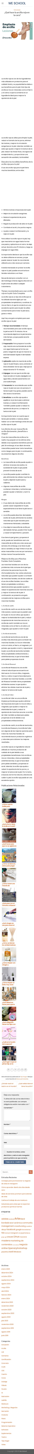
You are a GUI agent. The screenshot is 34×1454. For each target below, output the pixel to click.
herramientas (26, 1230)
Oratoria (4, 1415)
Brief (11, 1223)
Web (5, 1143)
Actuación (5, 1345)
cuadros (29, 1226)
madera (5, 1240)
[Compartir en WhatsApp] (8, 1069)
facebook (11, 1229)
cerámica (18, 1223)
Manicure (4, 1404)
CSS (2, 1370)
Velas (3, 1444)
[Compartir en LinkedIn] (25, 1069)
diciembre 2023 (7, 1302)
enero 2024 (5, 1298)
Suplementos (6, 1433)
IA (2, 1393)
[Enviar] (31, 1172)
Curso (3, 1378)
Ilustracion (5, 1396)
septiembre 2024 (7, 1280)
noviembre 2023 (7, 1306)
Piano (3, 1418)
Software (4, 1430)
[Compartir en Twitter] (15, 1069)
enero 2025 (5, 1269)
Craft (3, 1367)
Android (11, 1219)
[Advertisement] (17, 60)
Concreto (5, 1363)
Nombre (7, 1124)
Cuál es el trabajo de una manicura (14, 1200)
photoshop (21, 1248)
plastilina (4, 1252)
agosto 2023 (5, 1317)
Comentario (8, 1108)
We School (17, 3)
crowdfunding (20, 1226)
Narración (5, 1411)
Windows (17, 1252)
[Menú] (2, 3)
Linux (16, 1236)
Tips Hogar (17, 10)
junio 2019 (4, 1335)
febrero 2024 (6, 1295)
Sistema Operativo (8, 1426)
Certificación (6, 1359)
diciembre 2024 (7, 1273)
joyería (23, 1233)
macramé (23, 1237)
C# (2, 1352)
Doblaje (4, 1382)
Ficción (4, 1389)
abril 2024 (5, 1291)
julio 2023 (4, 1321)
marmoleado (15, 1245)
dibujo (3, 1229)
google (19, 1229)
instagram (14, 1233)
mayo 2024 (5, 1287)
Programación (6, 1422)
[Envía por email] (18, 1069)
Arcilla (3, 1348)
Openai (12, 1248)
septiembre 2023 (7, 1313)
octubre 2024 (6, 1276)
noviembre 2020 (7, 1324)
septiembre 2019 (7, 1328)
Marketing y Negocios (9, 1407)
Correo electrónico (11, 1133)
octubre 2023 (6, 1310)
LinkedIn (10, 1237)
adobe (4, 1218)
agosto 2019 (5, 1332)
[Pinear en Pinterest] (22, 1069)
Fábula (3, 1385)
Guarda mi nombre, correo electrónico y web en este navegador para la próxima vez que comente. (16, 1155)
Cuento (4, 1374)
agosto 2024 (6, 1284)
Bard (22, 1219)
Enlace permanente (22, 1079)
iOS (20, 1233)
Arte (17, 1218)
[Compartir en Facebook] (11, 1069)
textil (11, 1251)
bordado (5, 1223)
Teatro (4, 1437)
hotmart (7, 1233)
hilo (3, 1233)
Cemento (4, 1356)
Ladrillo (4, 1400)
